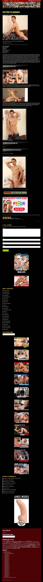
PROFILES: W (7, 573)
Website (4, 245)
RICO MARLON (6, 306)
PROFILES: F (7, 558)
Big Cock (24, 541)
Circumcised (10, 542)
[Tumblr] (5, 532)
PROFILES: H (7, 560)
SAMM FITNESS (13, 489)
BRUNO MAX (5, 329)
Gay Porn (26, 543)
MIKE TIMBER (11, 492)
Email (4, 241)
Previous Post (6, 221)
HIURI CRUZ (5, 324)
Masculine (21, 546)
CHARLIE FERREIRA (6, 303)
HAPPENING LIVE (7, 551)
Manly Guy (17, 546)
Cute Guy (5, 543)
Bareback (13, 541)
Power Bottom (5, 547)
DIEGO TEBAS (5, 300)
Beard (17, 541)
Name (4, 238)
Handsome (16, 219)
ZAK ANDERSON (6, 292)
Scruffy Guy (11, 547)
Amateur (4, 541)
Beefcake (4, 219)
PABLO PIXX (5, 301)
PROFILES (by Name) (7, 552)
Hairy (27, 544)
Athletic (8, 541)
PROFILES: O (7, 566)
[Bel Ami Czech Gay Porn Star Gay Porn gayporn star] (15, 193)
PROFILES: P (7, 567)
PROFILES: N (7, 565)
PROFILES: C (7, 556)
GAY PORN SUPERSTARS (9, 553)
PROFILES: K (7, 563)
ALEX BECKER (5, 295)
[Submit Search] (29, 1)
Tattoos (34, 547)
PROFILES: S (7, 570)
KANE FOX (5, 311)
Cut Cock (26, 542)
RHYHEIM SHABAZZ (6, 321)
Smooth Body (19, 219)
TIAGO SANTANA (6, 293)
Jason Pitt (11, 484)
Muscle (25, 546)
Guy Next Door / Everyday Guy (17, 544)
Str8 (31, 547)
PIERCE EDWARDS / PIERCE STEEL (14, 478)
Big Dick (28, 541)
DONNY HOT (5, 298)
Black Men (4, 542)
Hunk (38, 545)
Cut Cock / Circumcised (34, 542)
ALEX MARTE (5, 308)
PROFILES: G (7, 559)
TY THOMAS (13, 483)
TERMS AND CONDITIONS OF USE (10, 577)
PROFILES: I (7, 561)
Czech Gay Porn (13, 219)
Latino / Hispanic (6, 546)
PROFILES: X (7, 574)
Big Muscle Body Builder (35, 541)
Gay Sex (36, 543)
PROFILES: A (7, 554)
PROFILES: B (7, 555)
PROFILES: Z (7, 576)
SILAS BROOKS (6, 314)
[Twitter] (3, 532)
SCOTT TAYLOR (12, 491)
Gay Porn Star (31, 543)
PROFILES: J (7, 562)
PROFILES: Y (7, 575)
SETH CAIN (5, 313)
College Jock (9, 219)
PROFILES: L (7, 564)
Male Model (11, 546)
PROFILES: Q (7, 568)
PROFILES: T (7, 571)
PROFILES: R (7, 569)
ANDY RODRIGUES (6, 322)
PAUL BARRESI (11, 481)
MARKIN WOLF (6, 319)
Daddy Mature (18, 543)
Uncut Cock (23, 219)
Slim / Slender (17, 547)
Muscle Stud (31, 546)
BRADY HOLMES (6, 290)
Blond (6, 219)
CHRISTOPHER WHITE (7, 309)
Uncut (11, 548)
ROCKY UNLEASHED (7, 327)
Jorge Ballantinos (11, 486)
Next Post (37, 221)
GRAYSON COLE (6, 316)
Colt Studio (23, 542)
